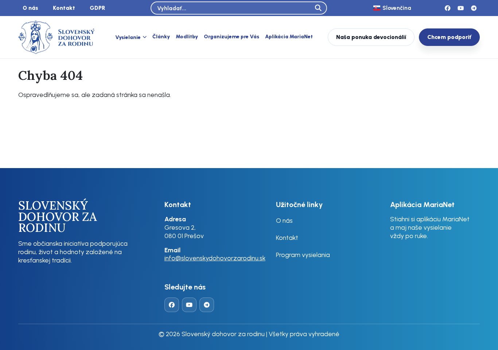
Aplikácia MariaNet (289, 37)
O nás (30, 7)
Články (161, 37)
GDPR (97, 7)
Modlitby (187, 37)
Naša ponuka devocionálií (371, 37)
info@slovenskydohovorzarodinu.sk (214, 258)
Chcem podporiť (449, 37)
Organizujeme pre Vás (231, 37)
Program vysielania (303, 254)
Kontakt (64, 7)
